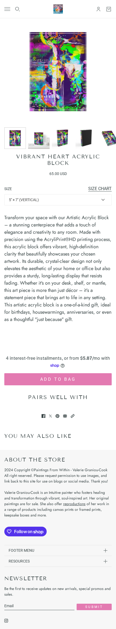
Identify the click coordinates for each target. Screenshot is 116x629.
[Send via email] (65, 416)
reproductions (74, 503)
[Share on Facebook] (43, 416)
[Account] (98, 9)
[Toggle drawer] (7, 9)
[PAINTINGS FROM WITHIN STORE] (58, 9)
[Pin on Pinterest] (57, 416)
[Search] (18, 9)
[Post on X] (50, 416)
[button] (73, 416)
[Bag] (109, 9)
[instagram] (6, 621)
